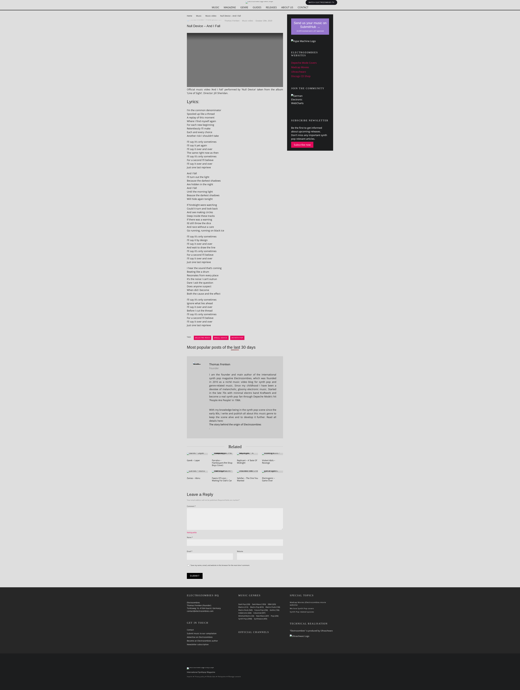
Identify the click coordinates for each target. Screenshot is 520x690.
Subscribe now (302, 144)
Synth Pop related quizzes (302, 612)
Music (215, 7)
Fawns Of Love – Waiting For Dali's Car (222, 479)
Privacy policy (200, 676)
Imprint (189, 676)
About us (287, 7)
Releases (271, 7)
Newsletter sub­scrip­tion (198, 644)
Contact (303, 7)
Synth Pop (238, 338)
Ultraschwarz (298, 71)
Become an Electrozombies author (202, 640)
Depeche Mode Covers (304, 62)
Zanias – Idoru (193, 478)
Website (240, 551)
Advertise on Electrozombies (200, 637)
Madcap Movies (300, 67)
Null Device (221, 338)
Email (189, 551)
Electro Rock (203, 338)
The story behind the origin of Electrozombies (235, 424)
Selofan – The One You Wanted (247, 479)
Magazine (230, 7)
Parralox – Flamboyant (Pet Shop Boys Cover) (222, 462)
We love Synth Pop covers (302, 608)
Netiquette (192, 532)
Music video (247, 20)
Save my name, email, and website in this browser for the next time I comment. (220, 565)
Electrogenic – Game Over (268, 479)
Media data (211, 676)
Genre (244, 7)
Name (190, 537)
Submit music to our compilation (202, 633)
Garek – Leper (193, 460)
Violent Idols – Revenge (268, 461)
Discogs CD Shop (301, 76)
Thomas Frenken (232, 20)
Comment (191, 506)
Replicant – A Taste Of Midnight (247, 461)
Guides (257, 7)
